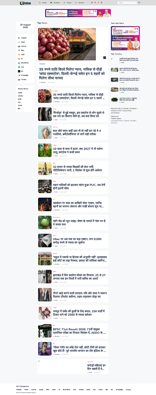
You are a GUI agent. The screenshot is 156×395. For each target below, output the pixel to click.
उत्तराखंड (20, 93)
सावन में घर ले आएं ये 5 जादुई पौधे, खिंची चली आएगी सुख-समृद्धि (128, 99)
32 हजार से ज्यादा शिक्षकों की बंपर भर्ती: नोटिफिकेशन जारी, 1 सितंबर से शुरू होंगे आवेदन (77, 168)
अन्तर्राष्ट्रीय (23, 38)
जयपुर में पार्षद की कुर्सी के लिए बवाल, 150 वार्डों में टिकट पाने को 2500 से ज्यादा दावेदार (79, 313)
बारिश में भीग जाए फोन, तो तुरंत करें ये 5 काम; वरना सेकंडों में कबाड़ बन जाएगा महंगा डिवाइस (130, 80)
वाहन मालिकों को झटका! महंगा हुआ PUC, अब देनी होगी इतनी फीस (79, 186)
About (69, 3)
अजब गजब (23, 46)
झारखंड (19, 99)
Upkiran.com (115, 116)
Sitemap (126, 108)
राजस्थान (20, 105)
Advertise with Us (116, 108)
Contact (81, 3)
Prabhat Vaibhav (116, 118)
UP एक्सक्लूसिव (24, 75)
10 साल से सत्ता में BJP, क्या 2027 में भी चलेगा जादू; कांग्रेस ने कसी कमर (78, 150)
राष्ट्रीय (22, 54)
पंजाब (19, 102)
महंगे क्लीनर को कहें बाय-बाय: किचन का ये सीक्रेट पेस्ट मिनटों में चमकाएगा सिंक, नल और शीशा (129, 90)
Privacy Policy (127, 111)
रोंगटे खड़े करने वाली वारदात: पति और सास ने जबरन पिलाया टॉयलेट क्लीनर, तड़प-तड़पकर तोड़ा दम (80, 295)
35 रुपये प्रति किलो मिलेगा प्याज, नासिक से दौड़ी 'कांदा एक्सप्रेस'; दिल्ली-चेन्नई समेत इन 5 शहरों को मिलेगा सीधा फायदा (72, 73)
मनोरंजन (23, 42)
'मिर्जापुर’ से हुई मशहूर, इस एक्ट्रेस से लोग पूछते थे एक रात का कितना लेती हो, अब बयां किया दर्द (78, 114)
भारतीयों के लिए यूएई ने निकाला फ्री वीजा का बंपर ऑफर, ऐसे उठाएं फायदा (129, 59)
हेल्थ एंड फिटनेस (24, 63)
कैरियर (22, 50)
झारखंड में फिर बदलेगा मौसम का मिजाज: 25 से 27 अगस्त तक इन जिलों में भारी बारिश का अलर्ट (79, 277)
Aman (56, 120)
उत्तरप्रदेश (20, 96)
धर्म (21, 58)
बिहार (19, 108)
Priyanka (43, 82)
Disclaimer (133, 108)
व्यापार (22, 67)
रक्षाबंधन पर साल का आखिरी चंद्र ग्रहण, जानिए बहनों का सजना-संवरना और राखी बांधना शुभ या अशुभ (77, 206)
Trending (23, 79)
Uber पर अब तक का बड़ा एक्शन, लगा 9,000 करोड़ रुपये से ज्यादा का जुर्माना (77, 240)
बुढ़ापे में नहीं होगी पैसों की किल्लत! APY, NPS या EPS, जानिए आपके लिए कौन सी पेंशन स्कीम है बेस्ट (129, 70)
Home (44, 3)
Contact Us (114, 111)
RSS (120, 111)
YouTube (57, 3)
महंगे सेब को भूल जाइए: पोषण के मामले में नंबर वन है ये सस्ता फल (79, 222)
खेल (22, 71)
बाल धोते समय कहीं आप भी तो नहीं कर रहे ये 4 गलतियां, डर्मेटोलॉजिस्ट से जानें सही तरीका (77, 132)
